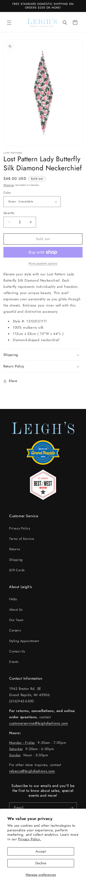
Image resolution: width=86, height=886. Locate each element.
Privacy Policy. (29, 839)
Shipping (8, 185)
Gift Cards (17, 570)
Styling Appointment (24, 641)
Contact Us (17, 651)
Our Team (16, 620)
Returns (14, 549)
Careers (15, 630)
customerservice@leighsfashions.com (38, 723)
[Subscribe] (72, 807)
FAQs (13, 599)
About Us (16, 609)
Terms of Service (21, 538)
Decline (40, 863)
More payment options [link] (43, 263)
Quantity (8, 213)
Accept (41, 851)
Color (7, 192)
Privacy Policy (19, 528)
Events (14, 661)
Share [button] (13, 380)
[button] (9, 23)
